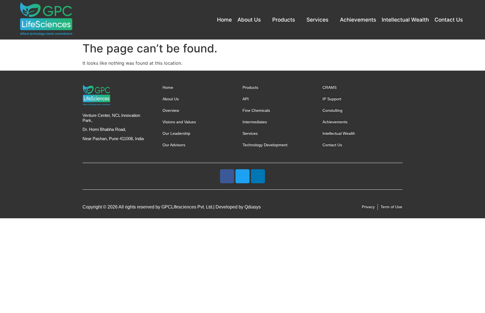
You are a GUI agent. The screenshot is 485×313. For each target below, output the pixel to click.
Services (317, 20)
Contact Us (448, 20)
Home (224, 20)
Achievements (358, 20)
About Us (249, 20)
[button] (252, 20)
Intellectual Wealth (405, 20)
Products (283, 20)
